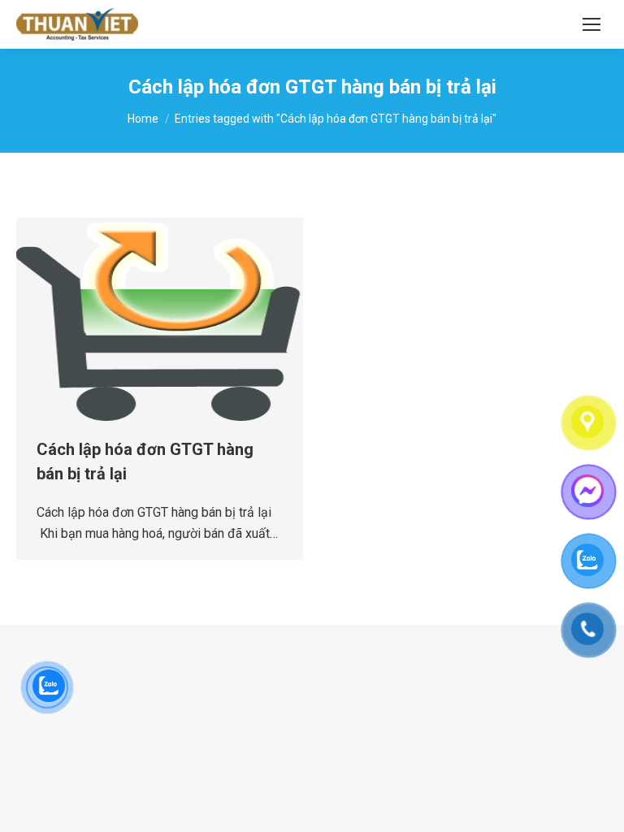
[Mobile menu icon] (591, 24)
